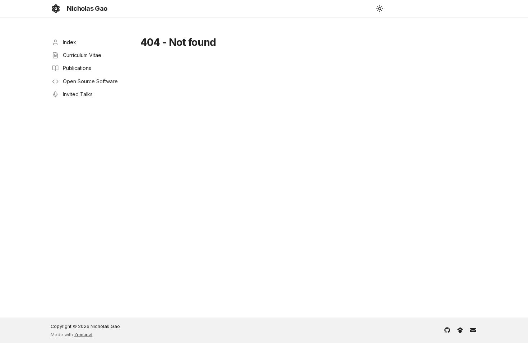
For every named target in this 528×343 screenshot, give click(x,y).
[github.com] (447, 329)
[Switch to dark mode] (379, 8)
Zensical (83, 334)
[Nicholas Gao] (55, 8)
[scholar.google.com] (460, 329)
